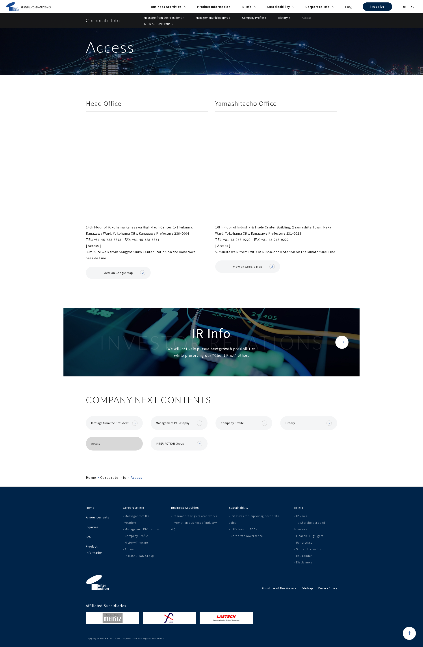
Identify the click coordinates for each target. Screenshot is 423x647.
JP (404, 7)
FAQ (348, 7)
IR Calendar (304, 556)
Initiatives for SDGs (244, 529)
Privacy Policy (327, 588)
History (283, 17)
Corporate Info (317, 7)
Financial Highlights (309, 536)
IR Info (246, 7)
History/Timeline (136, 542)
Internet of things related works (195, 516)
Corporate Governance (247, 536)
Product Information (213, 7)
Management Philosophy (212, 17)
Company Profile (253, 17)
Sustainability (278, 7)
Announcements (97, 517)
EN (412, 7)
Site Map (307, 588)
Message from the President (163, 17)
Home (91, 477)
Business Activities (166, 7)
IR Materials (304, 542)
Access (307, 17)
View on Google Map (118, 272)
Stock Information (308, 549)
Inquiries (377, 6)
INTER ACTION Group (157, 24)
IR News (301, 516)
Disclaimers (304, 562)
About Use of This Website (279, 588)
